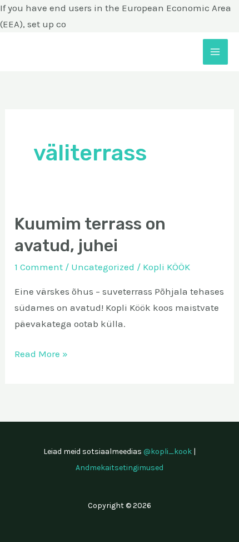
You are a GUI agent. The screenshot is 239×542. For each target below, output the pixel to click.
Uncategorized (103, 266)
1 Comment (38, 266)
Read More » (41, 352)
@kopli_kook (167, 451)
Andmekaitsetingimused (119, 467)
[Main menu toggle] (215, 52)
